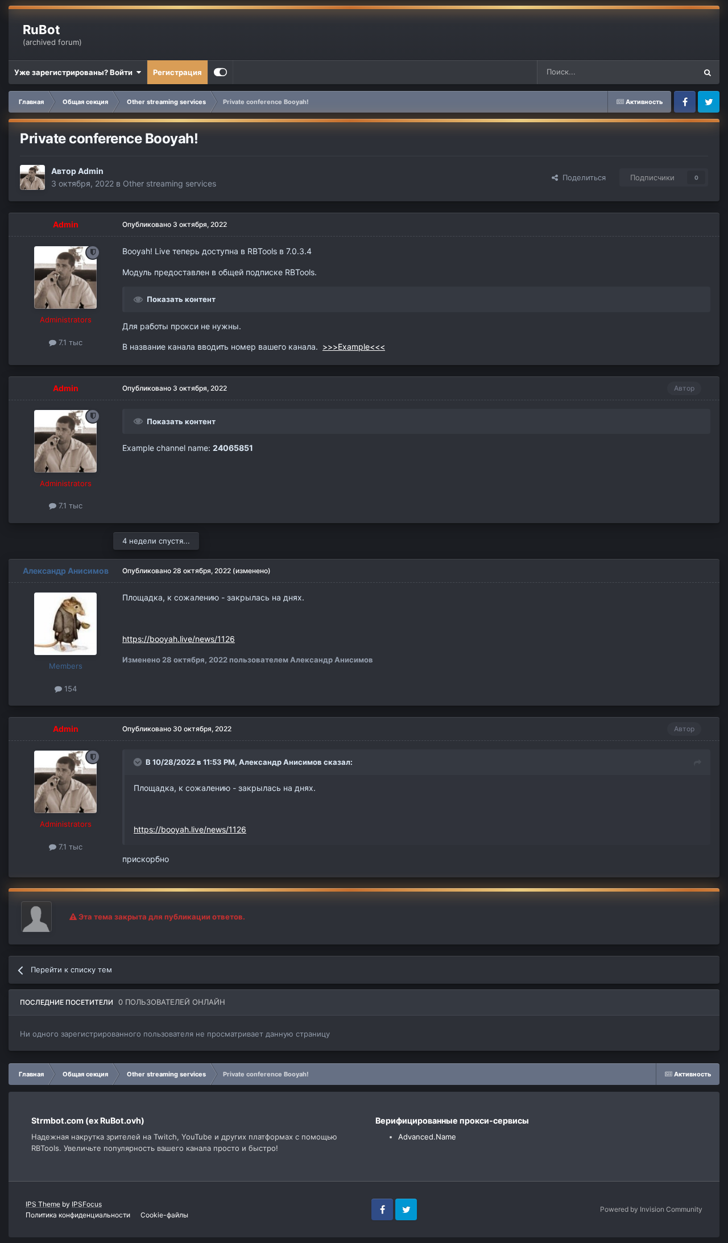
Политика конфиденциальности (78, 1215)
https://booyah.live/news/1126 (178, 639)
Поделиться (582, 177)
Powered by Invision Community (651, 1209)
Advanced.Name (427, 1136)
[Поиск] (707, 72)
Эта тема (665, 72)
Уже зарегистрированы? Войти (75, 72)
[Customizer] (220, 72)
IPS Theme (43, 1204)
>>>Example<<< (353, 346)
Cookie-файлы (164, 1215)
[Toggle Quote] (139, 761)
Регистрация (177, 72)
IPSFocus (87, 1204)
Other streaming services (169, 183)
